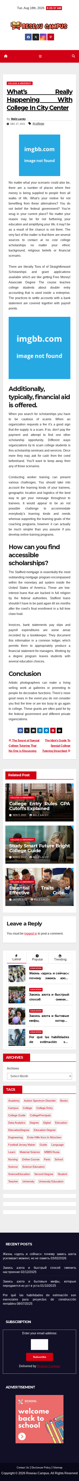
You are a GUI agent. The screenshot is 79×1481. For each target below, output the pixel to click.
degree (34, 1122)
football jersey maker (21, 1144)
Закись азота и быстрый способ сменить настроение (49, 999)
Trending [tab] (60, 959)
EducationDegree (18, 1130)
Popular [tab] (37, 959)
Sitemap (57, 1467)
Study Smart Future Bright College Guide (39, 848)
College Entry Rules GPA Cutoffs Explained (39, 806)
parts (47, 1159)
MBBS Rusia (51, 1152)
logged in (30, 933)
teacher (13, 1181)
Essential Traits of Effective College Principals (39, 892)
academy (14, 1100)
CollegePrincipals (40, 1115)
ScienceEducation (19, 1174)
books (64, 1100)
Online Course (31, 1159)
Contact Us (23, 1467)
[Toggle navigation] (40, 56)
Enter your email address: (39, 1350)
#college (38, 123)
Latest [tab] (16, 959)
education (61, 1122)
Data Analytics (16, 1122)
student (62, 1174)
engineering (15, 1137)
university (28, 1181)
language (57, 1144)
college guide (17, 1115)
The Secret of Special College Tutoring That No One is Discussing (24, 745)
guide (43, 1144)
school (59, 1159)
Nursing (13, 1159)
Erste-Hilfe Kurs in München (44, 1137)
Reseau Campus (48, 1366)
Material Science (30, 1152)
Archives (13, 1068)
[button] (73, 56)
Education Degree (45, 1130)
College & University (19, 83)
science (13, 1166)
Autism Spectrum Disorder (40, 1100)
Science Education (33, 1166)
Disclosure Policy (41, 1467)
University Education (51, 1181)
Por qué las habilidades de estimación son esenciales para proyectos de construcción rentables (39, 1299)
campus (13, 1107)
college (27, 1107)
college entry (44, 1107)
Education (35, 968)
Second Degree (43, 1174)
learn (11, 1152)
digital (47, 1122)
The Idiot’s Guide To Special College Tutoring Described (56, 745)
